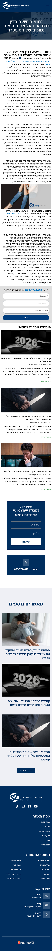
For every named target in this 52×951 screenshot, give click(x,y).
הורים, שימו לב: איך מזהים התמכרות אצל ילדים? (27, 471)
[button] (47, 6)
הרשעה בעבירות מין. (14, 213)
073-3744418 (33, 290)
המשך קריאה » (45, 382)
